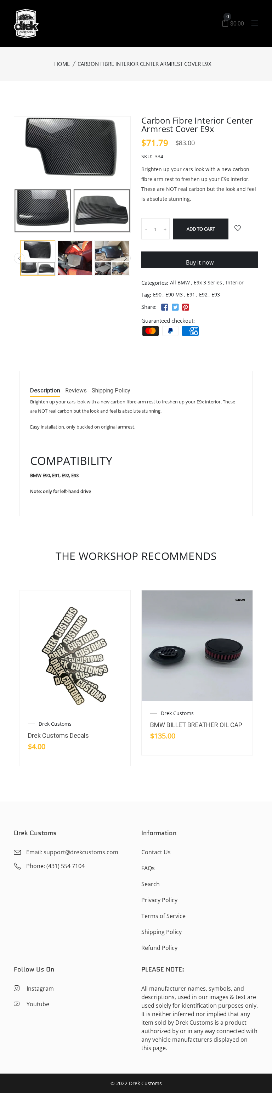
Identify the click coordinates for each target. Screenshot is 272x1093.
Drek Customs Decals (58, 735)
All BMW (180, 282)
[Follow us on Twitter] (175, 307)
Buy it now (200, 262)
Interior (235, 282)
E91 (191, 294)
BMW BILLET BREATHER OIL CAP (196, 725)
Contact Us (156, 852)
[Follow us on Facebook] (165, 307)
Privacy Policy (159, 900)
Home (62, 63)
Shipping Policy (111, 391)
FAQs (148, 868)
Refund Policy (159, 948)
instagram (40, 988)
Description (45, 391)
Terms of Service (163, 916)
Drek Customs (55, 723)
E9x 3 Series (208, 282)
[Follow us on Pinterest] (185, 307)
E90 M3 (174, 294)
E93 (215, 294)
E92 (203, 294)
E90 (157, 294)
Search (150, 884)
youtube (38, 1004)
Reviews (76, 391)
